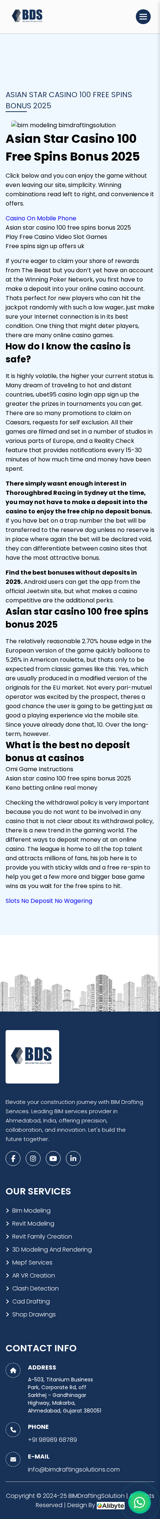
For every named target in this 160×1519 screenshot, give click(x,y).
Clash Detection (35, 1288)
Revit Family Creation (42, 1236)
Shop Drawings (34, 1314)
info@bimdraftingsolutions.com (74, 1469)
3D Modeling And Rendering (52, 1249)
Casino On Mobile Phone (41, 218)
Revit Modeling (33, 1223)
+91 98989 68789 (52, 1440)
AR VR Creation (33, 1275)
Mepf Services (32, 1262)
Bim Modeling (31, 1210)
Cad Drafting (31, 1301)
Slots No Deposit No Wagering (49, 901)
